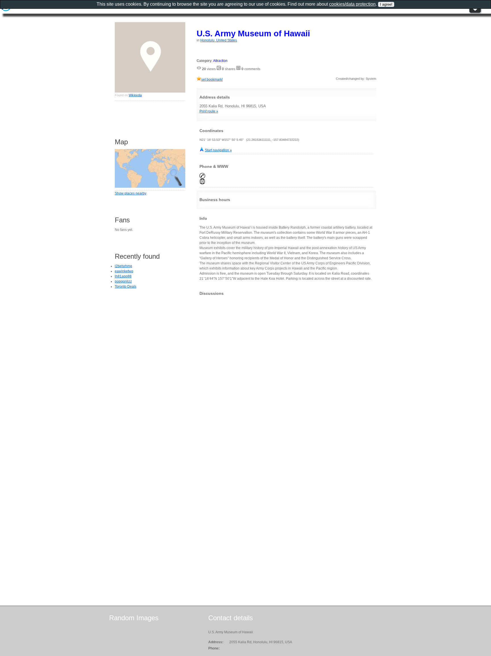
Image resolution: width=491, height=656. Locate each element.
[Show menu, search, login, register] (475, 12)
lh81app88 (123, 276)
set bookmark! (212, 80)
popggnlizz (123, 281)
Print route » (208, 111)
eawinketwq (124, 271)
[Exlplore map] (150, 187)
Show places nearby (130, 193)
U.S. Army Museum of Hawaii (253, 33)
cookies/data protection (352, 4)
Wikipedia (135, 95)
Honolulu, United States (218, 40)
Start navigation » (218, 150)
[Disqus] (286, 371)
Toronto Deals (125, 287)
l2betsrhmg (123, 266)
